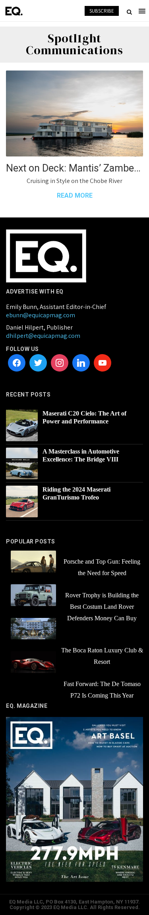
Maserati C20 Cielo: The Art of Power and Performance (84, 417)
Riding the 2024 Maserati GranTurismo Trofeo (76, 493)
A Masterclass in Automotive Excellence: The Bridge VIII (81, 455)
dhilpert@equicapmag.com (43, 336)
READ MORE (75, 195)
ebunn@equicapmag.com (40, 315)
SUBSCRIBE (101, 11)
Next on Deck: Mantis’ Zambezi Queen (74, 168)
